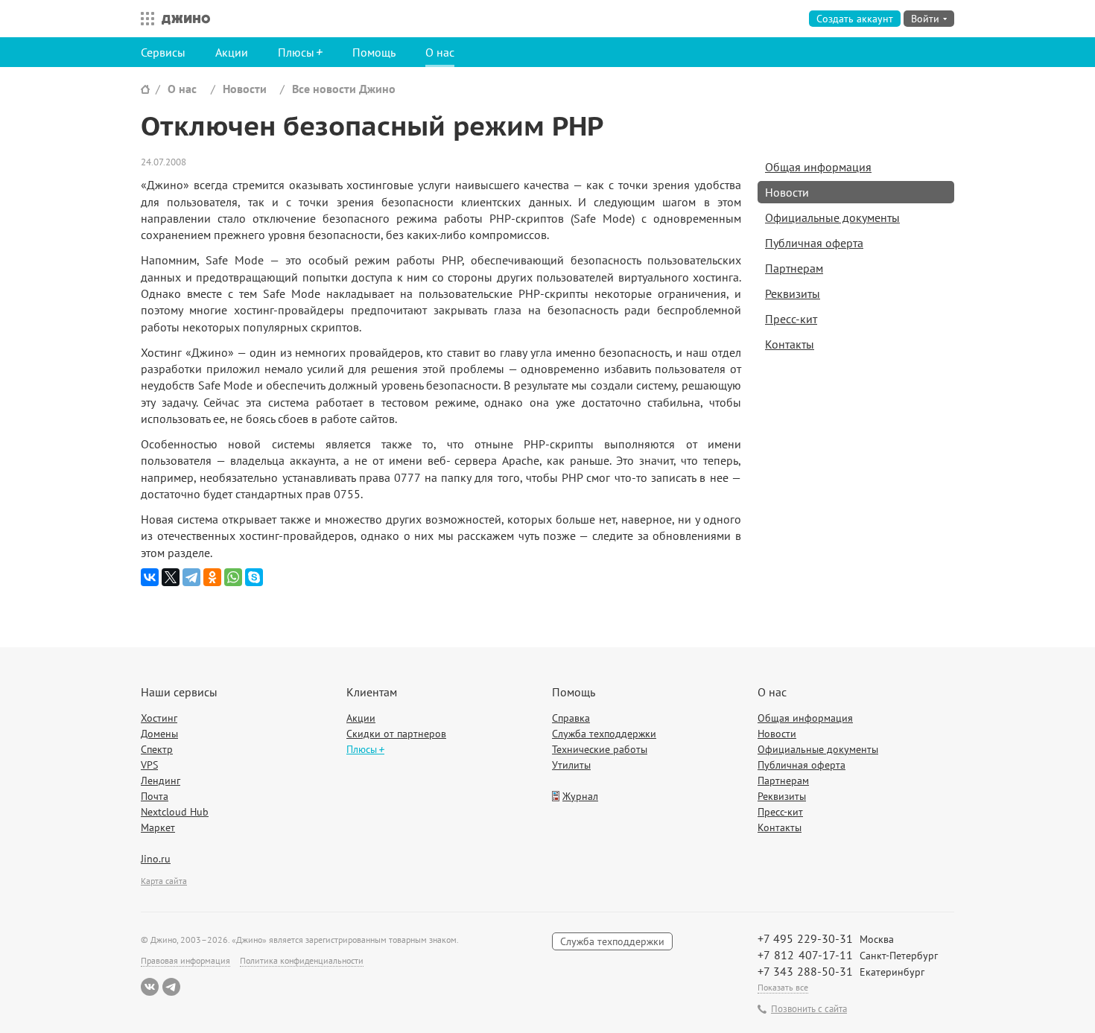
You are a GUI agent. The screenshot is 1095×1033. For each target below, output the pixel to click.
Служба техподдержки (604, 733)
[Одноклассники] (212, 577)
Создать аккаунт (854, 18)
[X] (171, 577)
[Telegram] (191, 577)
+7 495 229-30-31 (805, 938)
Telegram (171, 987)
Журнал (580, 796)
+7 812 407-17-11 (805, 954)
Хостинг (159, 718)
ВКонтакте (150, 987)
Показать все (783, 987)
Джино (186, 19)
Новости (245, 88)
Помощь (374, 52)
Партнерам (794, 268)
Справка (571, 718)
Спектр (157, 749)
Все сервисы (144, 18)
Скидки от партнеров (396, 733)
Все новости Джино (344, 88)
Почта (154, 796)
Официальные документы (832, 217)
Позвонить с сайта (809, 1009)
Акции (231, 52)
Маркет (158, 827)
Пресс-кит (791, 318)
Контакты (789, 344)
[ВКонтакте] (150, 577)
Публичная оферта (814, 242)
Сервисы (163, 52)
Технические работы (599, 749)
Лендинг (160, 780)
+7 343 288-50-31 (805, 971)
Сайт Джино (145, 89)
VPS (149, 765)
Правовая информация (185, 960)
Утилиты (571, 765)
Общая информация (818, 166)
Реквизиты (792, 293)
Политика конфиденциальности (302, 960)
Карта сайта (164, 880)
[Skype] (254, 577)
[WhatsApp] (233, 577)
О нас (439, 52)
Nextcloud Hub (175, 812)
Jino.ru (156, 858)
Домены (159, 733)
